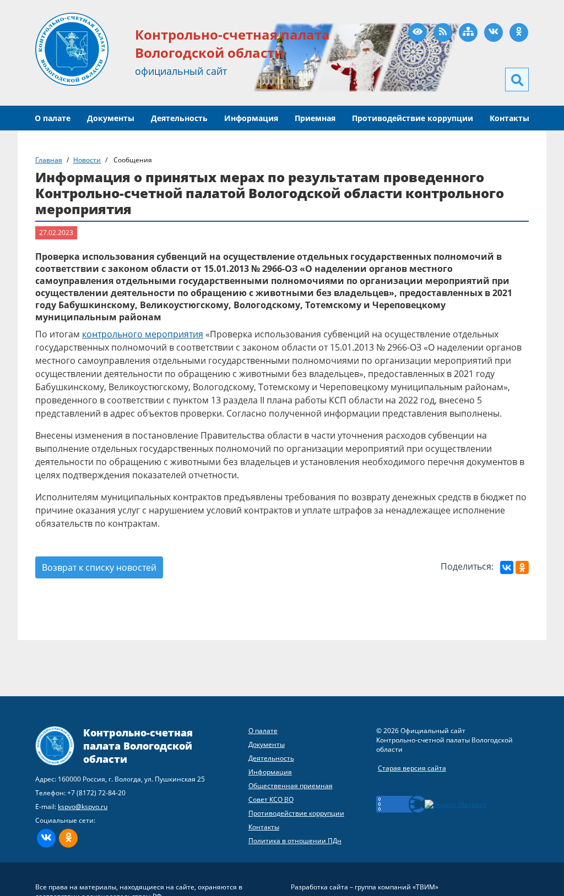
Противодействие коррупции (412, 118)
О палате (52, 118)
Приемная (315, 118)
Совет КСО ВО (271, 799)
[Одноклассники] (522, 567)
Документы (110, 118)
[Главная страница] (72, 48)
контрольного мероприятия (142, 334)
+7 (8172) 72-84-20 (96, 792)
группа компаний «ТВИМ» (396, 887)
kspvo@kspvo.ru (82, 806)
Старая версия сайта (412, 768)
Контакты (509, 118)
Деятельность (179, 118)
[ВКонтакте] (506, 567)
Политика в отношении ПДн (294, 840)
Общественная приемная (290, 785)
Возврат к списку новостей (99, 567)
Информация (251, 118)
